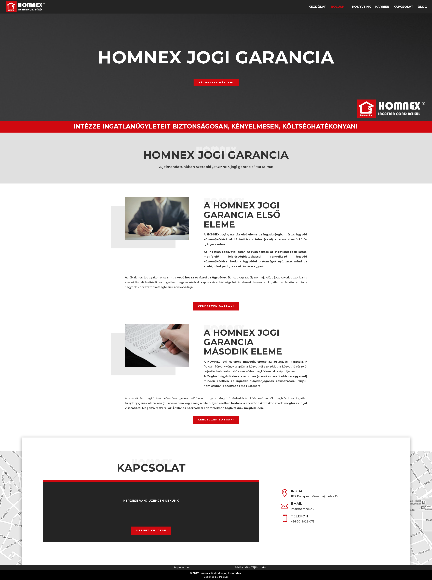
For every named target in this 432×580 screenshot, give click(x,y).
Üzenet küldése (151, 530)
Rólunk (337, 7)
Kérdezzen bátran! (216, 82)
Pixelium (223, 576)
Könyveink (361, 7)
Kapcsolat (403, 7)
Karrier (382, 7)
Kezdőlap (318, 7)
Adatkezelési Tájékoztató (250, 567)
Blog (422, 7)
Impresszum (182, 567)
